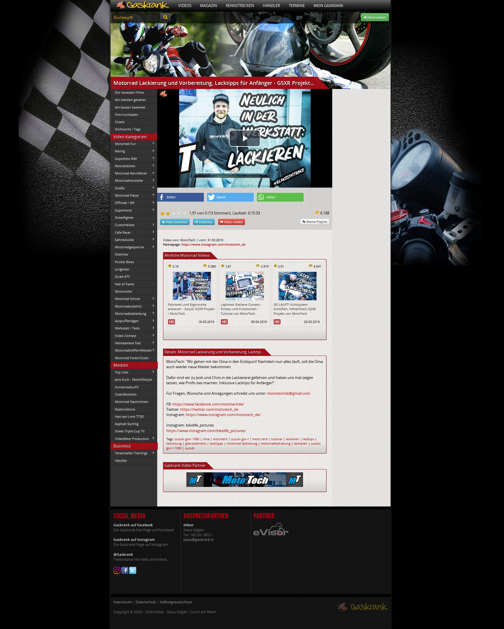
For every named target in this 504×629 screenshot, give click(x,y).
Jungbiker (122, 269)
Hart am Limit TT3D (129, 416)
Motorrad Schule (125, 298)
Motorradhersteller (127, 180)
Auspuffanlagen (125, 321)
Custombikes (122, 225)
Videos (184, 5)
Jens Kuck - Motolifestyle (133, 379)
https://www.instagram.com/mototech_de (213, 244)
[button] (180, 197)
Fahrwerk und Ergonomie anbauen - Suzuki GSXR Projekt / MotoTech (191, 309)
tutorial (276, 439)
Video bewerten (176, 221)
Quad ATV (122, 276)
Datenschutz (146, 602)
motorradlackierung (275, 443)
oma (206, 439)
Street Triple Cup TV (130, 431)
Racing (118, 151)
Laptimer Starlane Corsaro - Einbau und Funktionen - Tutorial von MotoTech (241, 309)
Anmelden (376, 17)
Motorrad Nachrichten (131, 401)
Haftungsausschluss (176, 602)
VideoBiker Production (130, 438)
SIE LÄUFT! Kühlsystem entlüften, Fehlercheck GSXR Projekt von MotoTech (295, 309)
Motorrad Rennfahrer (129, 173)
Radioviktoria (125, 409)
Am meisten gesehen (130, 99)
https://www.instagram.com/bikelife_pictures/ (206, 430)
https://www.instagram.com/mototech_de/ (223, 414)
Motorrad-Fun (123, 143)
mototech (220, 439)
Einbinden (205, 221)
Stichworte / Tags (128, 129)
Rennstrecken (240, 5)
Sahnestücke (122, 239)
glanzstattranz (195, 443)
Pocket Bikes (124, 262)
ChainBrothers (125, 394)
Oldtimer (121, 254)
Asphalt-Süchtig (127, 424)
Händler (271, 5)
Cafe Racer (121, 232)
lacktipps (216, 443)
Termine (297, 5)
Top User (119, 372)
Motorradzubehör (126, 306)
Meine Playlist (316, 221)
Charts (120, 122)
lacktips (308, 439)
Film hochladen (126, 114)
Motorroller (123, 291)
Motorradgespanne (127, 247)
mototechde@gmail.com (288, 393)
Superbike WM (124, 158)
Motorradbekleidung (128, 313)
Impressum (122, 602)
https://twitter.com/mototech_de (209, 409)
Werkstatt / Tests (125, 328)
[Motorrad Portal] (142, 5)
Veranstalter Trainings (129, 453)
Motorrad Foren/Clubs (131, 358)
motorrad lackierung (242, 443)
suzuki (190, 448)
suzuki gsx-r (240, 439)
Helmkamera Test (126, 342)
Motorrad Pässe (125, 195)
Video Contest (123, 335)
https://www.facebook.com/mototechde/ (208, 404)
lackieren (292, 439)
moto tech (260, 439)
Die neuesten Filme (129, 92)
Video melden (233, 221)
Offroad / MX (122, 202)
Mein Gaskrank (328, 5)
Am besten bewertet (130, 107)
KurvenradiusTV (127, 387)
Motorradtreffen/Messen (131, 350)
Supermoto (121, 210)
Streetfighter (124, 217)
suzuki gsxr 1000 (187, 439)
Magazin (208, 5)
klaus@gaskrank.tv (198, 539)
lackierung (174, 443)
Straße (118, 188)
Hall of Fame (124, 284)
